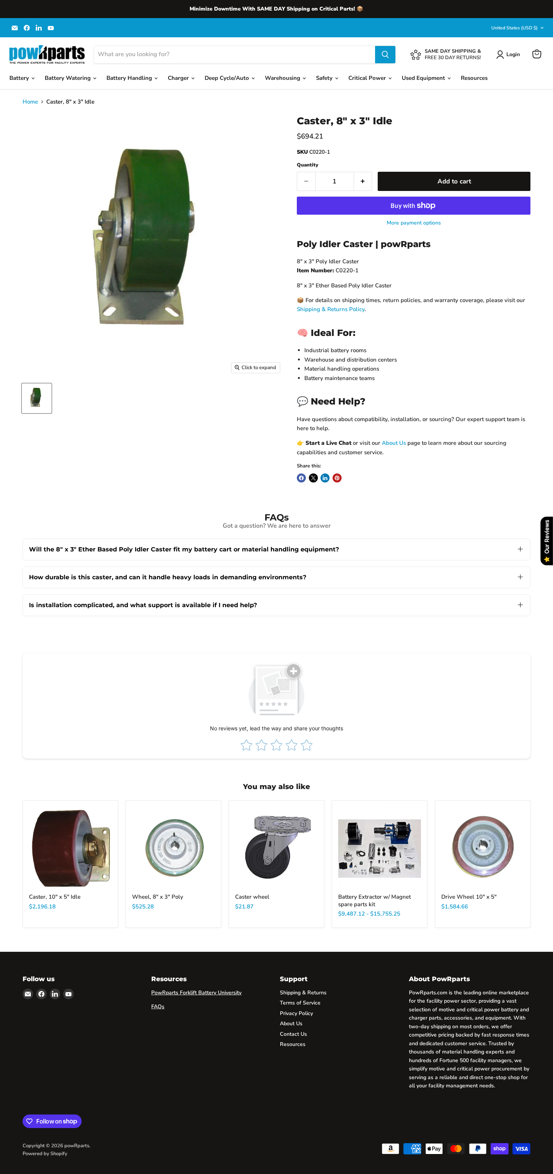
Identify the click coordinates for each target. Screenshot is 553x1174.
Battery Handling (129, 78)
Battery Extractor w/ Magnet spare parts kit (374, 900)
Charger (179, 78)
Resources (474, 78)
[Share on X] (313, 477)
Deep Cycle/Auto (228, 78)
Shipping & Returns (303, 992)
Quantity (307, 165)
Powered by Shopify (45, 1153)
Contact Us (293, 1034)
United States (514, 28)
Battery (19, 78)
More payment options (414, 223)
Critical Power (367, 78)
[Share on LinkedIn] (325, 477)
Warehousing (283, 78)
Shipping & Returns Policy (331, 309)
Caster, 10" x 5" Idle (55, 897)
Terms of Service (300, 1002)
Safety (325, 78)
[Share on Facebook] (301, 477)
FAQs (157, 1006)
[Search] (385, 54)
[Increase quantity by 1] (363, 181)
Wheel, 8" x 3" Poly (157, 897)
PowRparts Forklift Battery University (196, 992)
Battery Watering (68, 78)
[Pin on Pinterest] (337, 477)
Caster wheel (252, 897)
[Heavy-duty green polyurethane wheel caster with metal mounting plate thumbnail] (37, 398)
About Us (394, 443)
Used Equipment (424, 78)
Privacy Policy (296, 1013)
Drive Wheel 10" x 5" (469, 897)
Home (30, 102)
